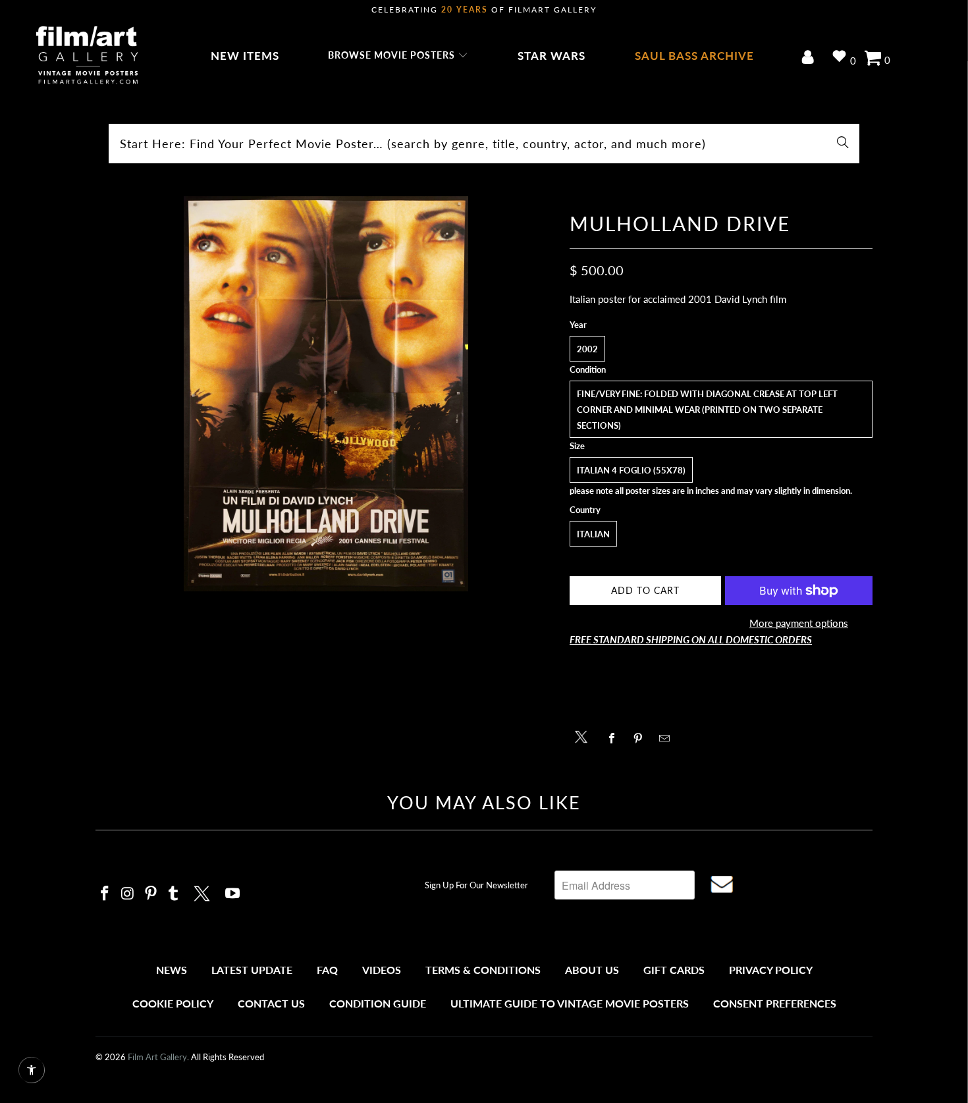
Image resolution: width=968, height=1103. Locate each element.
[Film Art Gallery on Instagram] (128, 894)
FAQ (327, 969)
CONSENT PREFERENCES (774, 1003)
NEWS (171, 969)
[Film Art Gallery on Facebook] (105, 894)
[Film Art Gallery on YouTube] (233, 894)
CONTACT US (271, 1003)
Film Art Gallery (157, 1057)
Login (810, 58)
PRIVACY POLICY (771, 969)
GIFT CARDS (674, 969)
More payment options (798, 623)
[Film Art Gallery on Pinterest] (151, 894)
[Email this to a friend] (668, 738)
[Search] (842, 143)
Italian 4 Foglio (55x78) (631, 470)
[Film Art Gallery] (87, 56)
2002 (587, 349)
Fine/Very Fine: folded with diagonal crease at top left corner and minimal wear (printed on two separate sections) (707, 410)
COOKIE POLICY (172, 1003)
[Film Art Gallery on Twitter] (203, 891)
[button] (398, 56)
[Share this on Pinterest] (642, 738)
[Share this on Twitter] (584, 736)
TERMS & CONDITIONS (483, 969)
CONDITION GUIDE (377, 1003)
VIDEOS (381, 969)
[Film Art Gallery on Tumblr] (174, 894)
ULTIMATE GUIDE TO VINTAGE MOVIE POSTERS (569, 1003)
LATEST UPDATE (251, 969)
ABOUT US (592, 969)
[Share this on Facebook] (615, 738)
